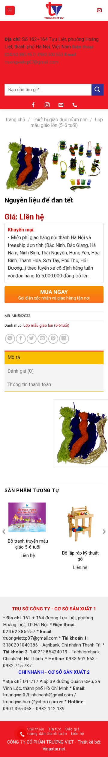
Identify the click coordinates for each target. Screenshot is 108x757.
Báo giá (72, 729)
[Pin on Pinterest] (53, 339)
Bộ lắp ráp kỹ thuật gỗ (80, 556)
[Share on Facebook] (21, 339)
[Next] (104, 543)
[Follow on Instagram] (47, 105)
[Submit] (98, 90)
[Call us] (74, 105)
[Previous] (4, 543)
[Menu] (10, 11)
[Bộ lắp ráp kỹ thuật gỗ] (80, 523)
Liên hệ (77, 734)
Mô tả (14, 357)
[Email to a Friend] (42, 339)
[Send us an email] (61, 105)
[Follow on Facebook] (33, 105)
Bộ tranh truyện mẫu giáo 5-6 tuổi (28, 544)
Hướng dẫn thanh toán (46, 734)
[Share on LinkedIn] (64, 339)
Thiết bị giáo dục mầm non (60, 119)
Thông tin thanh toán (29, 384)
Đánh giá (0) (21, 371)
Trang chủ (15, 119)
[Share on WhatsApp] (10, 339)
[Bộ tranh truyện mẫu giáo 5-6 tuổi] (27, 517)
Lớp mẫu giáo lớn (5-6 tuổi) (67, 122)
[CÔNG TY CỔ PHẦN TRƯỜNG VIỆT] (54, 10)
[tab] (54, 357)
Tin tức (54, 729)
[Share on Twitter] (32, 339)
